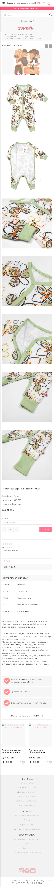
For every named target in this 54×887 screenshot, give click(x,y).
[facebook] (27, 871)
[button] (46, 46)
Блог (27, 844)
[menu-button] (3, 3)
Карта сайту (27, 783)
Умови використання (27, 796)
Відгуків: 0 (7, 547)
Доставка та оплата (27, 792)
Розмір (5, 518)
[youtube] (33, 871)
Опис (7, 561)
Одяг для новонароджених (27, 829)
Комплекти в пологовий (27, 816)
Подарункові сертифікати (27, 839)
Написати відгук (10, 550)
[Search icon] (50, 15)
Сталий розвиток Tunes (27, 801)
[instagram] (21, 871)
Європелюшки (27, 824)
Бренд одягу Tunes (27, 787)
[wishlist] (43, 3)
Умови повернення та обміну (27, 853)
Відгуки (27, 848)
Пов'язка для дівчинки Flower (38, 751)
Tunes (16, 496)
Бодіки (27, 820)
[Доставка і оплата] (38, 3)
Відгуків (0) (10, 567)
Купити (45, 529)
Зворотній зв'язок (27, 805)
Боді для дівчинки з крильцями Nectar (12, 751)
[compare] (6, 535)
